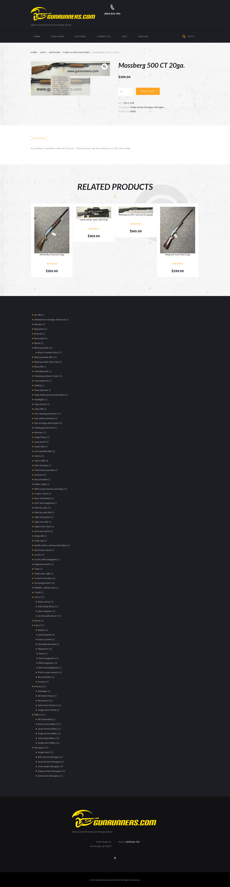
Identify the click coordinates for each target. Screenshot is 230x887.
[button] (105, 67)
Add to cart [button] (52, 230)
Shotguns (54, 52)
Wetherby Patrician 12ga (52, 255)
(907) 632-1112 (112, 14)
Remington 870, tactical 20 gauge (136, 215)
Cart (124, 36)
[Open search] (184, 36)
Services (143, 36)
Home (37, 36)
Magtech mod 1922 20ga (177, 255)
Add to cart (148, 91)
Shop (43, 52)
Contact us (103, 36)
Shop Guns (57, 36)
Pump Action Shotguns (76, 52)
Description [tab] (39, 138)
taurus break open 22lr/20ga (94, 220)
